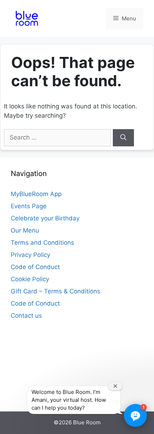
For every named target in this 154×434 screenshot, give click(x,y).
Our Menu (25, 230)
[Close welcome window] (115, 386)
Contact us (26, 315)
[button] (135, 415)
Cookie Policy (30, 279)
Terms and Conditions (42, 242)
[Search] (123, 137)
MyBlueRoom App (36, 194)
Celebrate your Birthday (45, 218)
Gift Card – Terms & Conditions (55, 291)
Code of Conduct (35, 266)
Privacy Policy (30, 254)
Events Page (29, 206)
